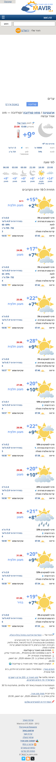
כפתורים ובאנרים (28, 747)
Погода (8, 1)
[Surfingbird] (23, 758)
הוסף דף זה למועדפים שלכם (38, 701)
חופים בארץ (48, 669)
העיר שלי (21, 123)
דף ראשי (47, 17)
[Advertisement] (28, 64)
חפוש (6, 24)
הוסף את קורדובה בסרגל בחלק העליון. (25, 635)
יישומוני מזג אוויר (28, 740)
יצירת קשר (28, 733)
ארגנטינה (48, 112)
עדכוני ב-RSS (28, 744)
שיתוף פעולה (28, 737)
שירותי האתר (28, 720)
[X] (32, 758)
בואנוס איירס (12, 104)
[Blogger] (28, 758)
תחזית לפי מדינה (28, 751)
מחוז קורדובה (31, 112)
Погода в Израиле (28, 727)
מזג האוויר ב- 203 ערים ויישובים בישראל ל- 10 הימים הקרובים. (31, 678)
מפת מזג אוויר (37, 693)
